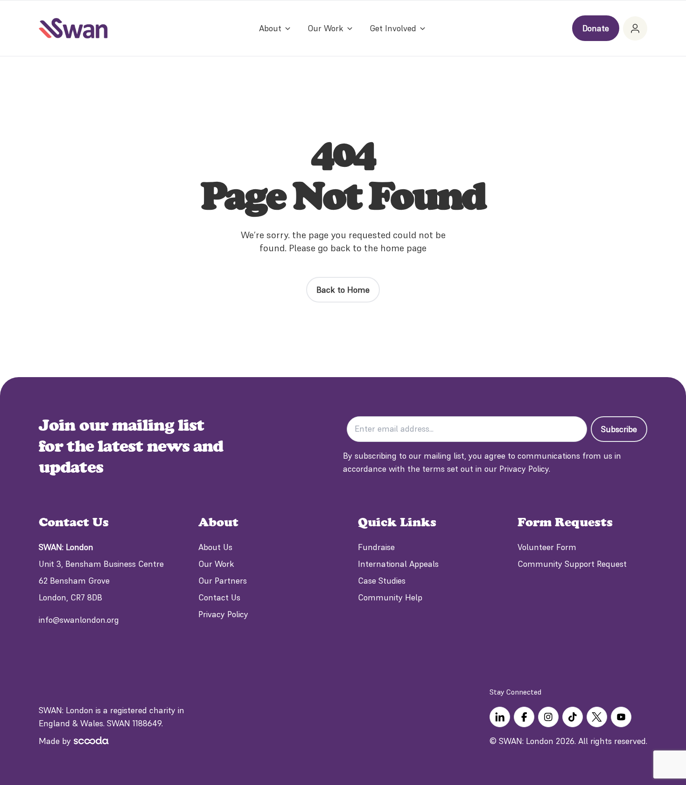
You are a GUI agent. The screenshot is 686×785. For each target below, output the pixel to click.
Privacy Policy (223, 614)
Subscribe (619, 429)
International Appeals (398, 563)
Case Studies (382, 580)
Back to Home (343, 289)
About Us (215, 547)
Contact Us (219, 597)
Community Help (390, 597)
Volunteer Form (547, 547)
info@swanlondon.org (79, 619)
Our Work (216, 563)
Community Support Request (572, 563)
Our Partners (222, 580)
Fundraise (376, 547)
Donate (595, 28)
